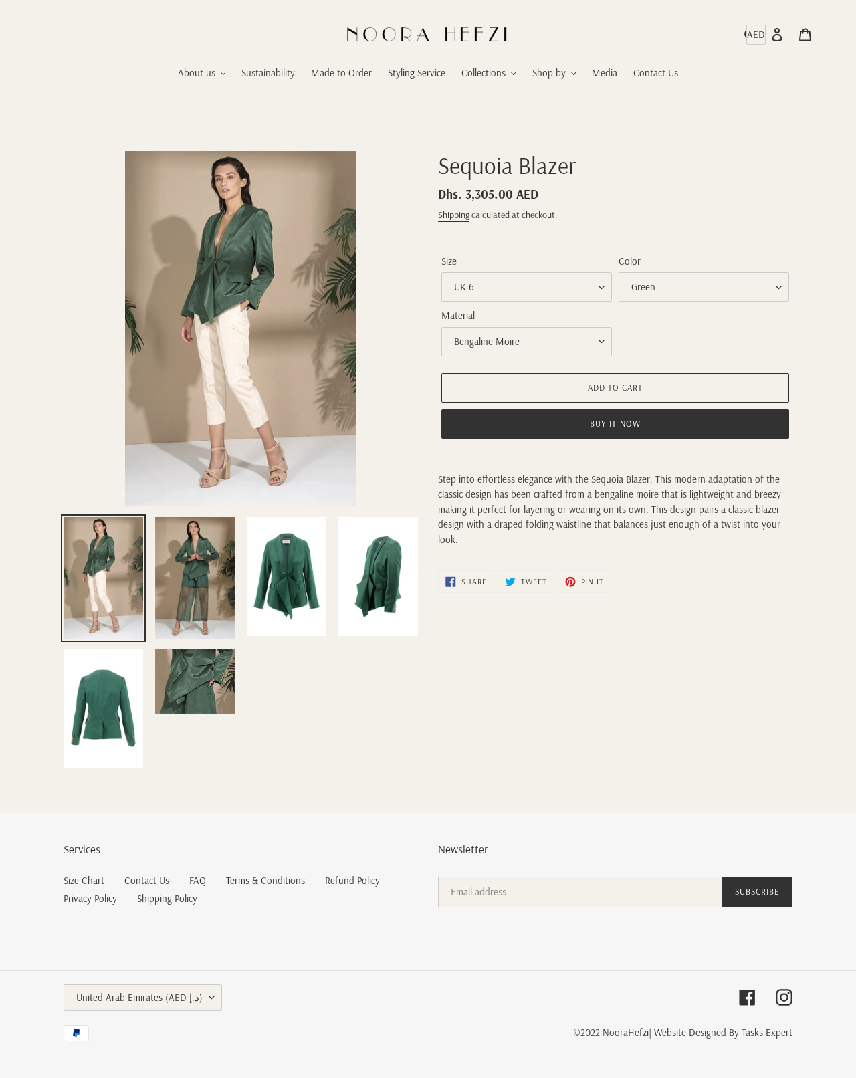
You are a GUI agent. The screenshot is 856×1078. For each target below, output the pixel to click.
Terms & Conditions (265, 880)
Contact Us (146, 880)
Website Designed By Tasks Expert (723, 1032)
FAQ (197, 880)
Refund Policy (352, 880)
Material (458, 315)
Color (630, 261)
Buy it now (615, 423)
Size (449, 261)
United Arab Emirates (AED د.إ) (139, 997)
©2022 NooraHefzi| (612, 1032)
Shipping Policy (167, 898)
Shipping (453, 215)
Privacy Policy (90, 898)
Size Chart (84, 880)
